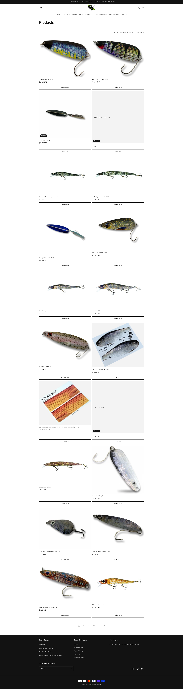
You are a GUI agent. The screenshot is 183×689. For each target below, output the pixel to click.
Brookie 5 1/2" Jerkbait (98, 311)
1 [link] (78, 625)
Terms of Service (79, 657)
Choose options (65, 442)
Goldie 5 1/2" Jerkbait (98, 605)
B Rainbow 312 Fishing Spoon (100, 79)
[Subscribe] (71, 668)
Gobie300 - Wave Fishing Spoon (48, 607)
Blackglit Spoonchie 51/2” (46, 140)
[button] (41, 8)
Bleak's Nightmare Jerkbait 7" (100, 197)
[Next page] (104, 625)
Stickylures (88, 684)
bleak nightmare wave (102, 117)
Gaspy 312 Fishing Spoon (99, 496)
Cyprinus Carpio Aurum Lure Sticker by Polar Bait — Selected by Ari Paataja (60, 427)
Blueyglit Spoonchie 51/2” (46, 258)
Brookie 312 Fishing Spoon (99, 252)
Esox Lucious (99, 407)
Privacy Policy (78, 647)
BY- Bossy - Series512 (45, 366)
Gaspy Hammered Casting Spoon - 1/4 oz (50, 551)
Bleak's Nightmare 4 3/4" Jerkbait (48, 197)
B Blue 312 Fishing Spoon (46, 79)
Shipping (77, 654)
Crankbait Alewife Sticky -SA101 (101, 369)
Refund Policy (78, 651)
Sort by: (116, 32)
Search (76, 644)
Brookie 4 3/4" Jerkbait (45, 311)
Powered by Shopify (96, 684)
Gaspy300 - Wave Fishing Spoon (101, 551)
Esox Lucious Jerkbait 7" (46, 487)
